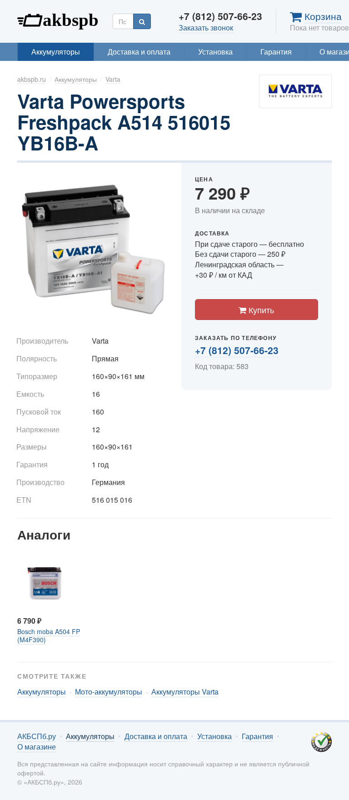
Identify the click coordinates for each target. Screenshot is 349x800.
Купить (260, 309)
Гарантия (276, 51)
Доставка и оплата (139, 51)
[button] (159, 181)
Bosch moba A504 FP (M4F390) (48, 635)
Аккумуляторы (55, 51)
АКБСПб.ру (58, 19)
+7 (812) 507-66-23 (237, 350)
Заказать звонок (206, 27)
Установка (215, 51)
